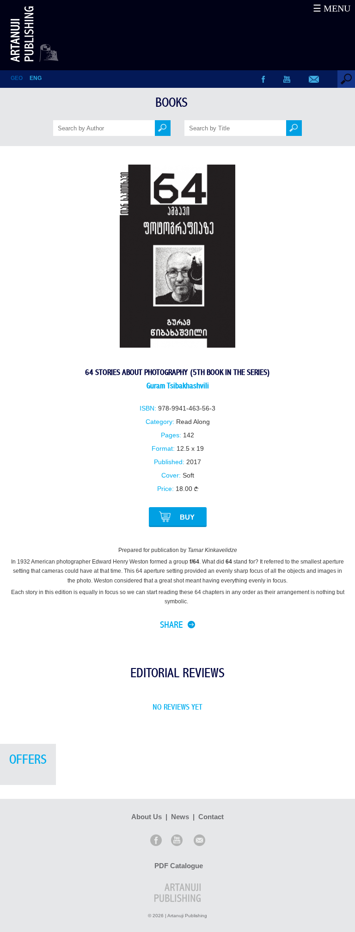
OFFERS (28, 759)
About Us (146, 817)
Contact (211, 817)
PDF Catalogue (178, 866)
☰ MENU (331, 8)
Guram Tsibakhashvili (178, 385)
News (180, 817)
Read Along (193, 421)
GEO (17, 78)
